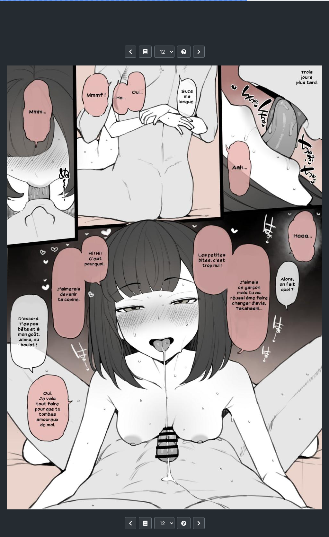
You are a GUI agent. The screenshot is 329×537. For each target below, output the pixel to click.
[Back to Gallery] (145, 52)
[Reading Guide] (184, 52)
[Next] (199, 52)
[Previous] (130, 52)
